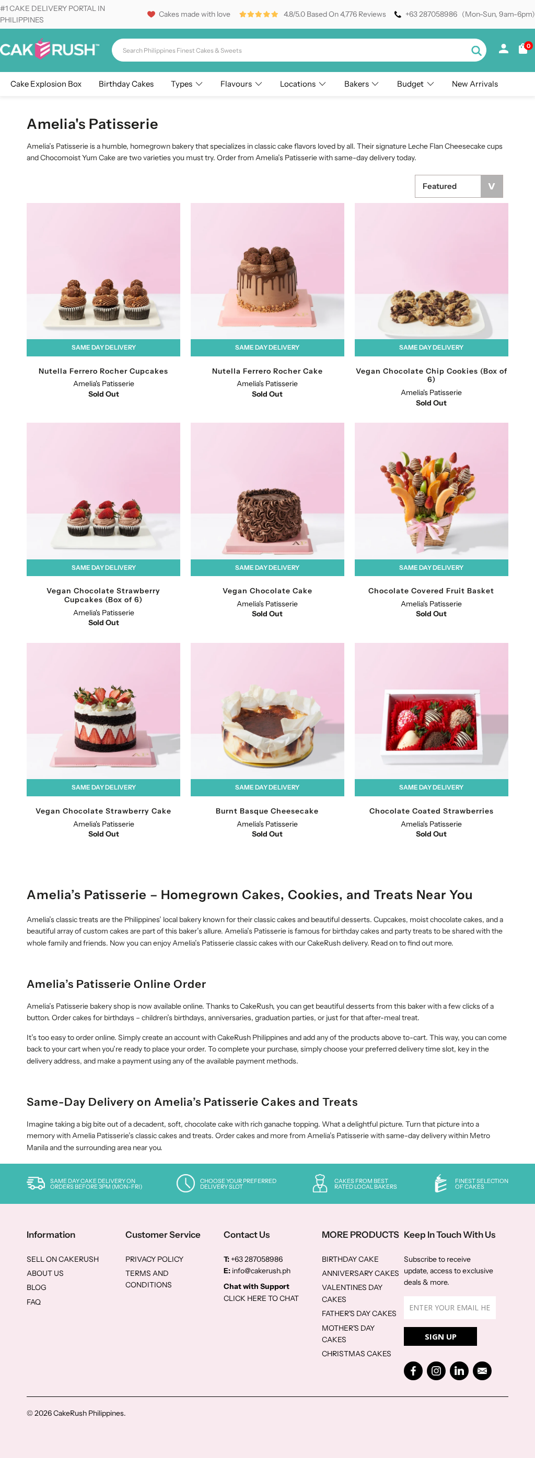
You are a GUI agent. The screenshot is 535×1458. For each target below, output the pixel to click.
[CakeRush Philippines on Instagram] (436, 1370)
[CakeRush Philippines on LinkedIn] (459, 1370)
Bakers (356, 84)
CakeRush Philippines (88, 1413)
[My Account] (503, 50)
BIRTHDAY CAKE (350, 1259)
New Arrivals (475, 84)
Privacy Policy (154, 1259)
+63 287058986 (431, 14)
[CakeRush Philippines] (49, 57)
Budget (410, 84)
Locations (298, 84)
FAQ (34, 1302)
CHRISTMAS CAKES (356, 1353)
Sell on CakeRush (63, 1259)
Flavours (236, 84)
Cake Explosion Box (46, 84)
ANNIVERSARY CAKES (360, 1273)
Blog (36, 1287)
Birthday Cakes (126, 84)
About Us (45, 1273)
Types (181, 84)
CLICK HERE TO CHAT (261, 1298)
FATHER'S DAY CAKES (359, 1313)
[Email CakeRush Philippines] (482, 1370)
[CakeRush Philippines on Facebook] (413, 1370)
